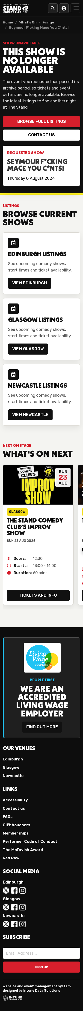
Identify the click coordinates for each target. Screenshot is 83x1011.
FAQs (7, 816)
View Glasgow (28, 348)
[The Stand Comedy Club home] (16, 8)
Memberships (15, 833)
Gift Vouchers (16, 825)
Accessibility (15, 800)
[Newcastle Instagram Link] (22, 924)
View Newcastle (30, 414)
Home (8, 22)
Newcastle (13, 775)
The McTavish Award (23, 849)
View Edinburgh (29, 283)
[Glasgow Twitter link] (6, 907)
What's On (28, 22)
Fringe (48, 22)
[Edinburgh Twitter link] (6, 890)
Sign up (41, 967)
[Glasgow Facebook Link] (14, 907)
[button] (75, 8)
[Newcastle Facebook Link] (14, 924)
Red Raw (11, 858)
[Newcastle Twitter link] (6, 924)
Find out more (42, 726)
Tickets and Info (38, 595)
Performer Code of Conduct (30, 841)
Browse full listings (41, 121)
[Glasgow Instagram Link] (22, 907)
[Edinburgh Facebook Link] (14, 890)
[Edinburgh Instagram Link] (22, 890)
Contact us (41, 134)
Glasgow (11, 767)
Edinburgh (13, 759)
